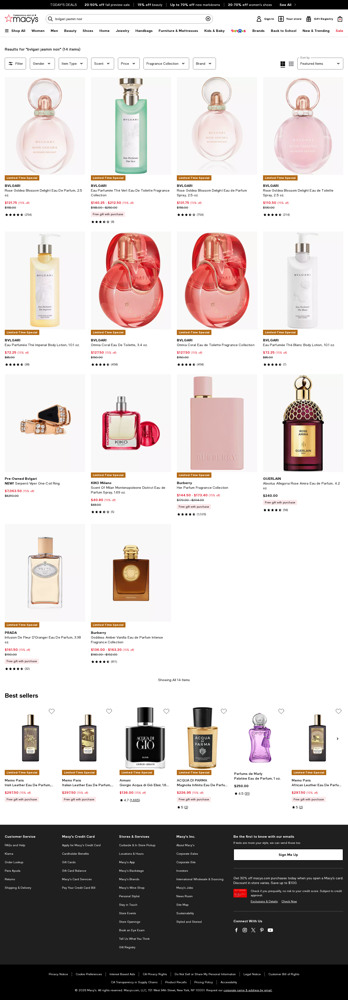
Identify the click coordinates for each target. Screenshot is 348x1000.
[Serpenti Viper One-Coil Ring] (45, 423)
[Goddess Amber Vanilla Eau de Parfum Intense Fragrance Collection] (131, 573)
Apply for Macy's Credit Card (81, 845)
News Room (184, 896)
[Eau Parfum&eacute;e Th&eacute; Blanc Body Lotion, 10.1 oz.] (303, 280)
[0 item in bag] (340, 19)
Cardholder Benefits (75, 853)
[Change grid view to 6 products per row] (291, 63)
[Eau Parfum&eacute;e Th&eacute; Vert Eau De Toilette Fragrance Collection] (131, 126)
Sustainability (185, 913)
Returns (10, 879)
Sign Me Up (288, 855)
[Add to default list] (51, 711)
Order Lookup (14, 862)
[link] (45, 200)
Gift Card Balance (74, 870)
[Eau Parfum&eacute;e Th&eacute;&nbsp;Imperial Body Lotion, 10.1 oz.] (45, 280)
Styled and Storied (189, 921)
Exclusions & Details (264, 901)
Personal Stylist (129, 896)
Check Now (289, 901)
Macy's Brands (129, 879)
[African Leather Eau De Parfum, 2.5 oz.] (317, 738)
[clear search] (208, 19)
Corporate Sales (187, 853)
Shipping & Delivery (18, 887)
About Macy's (185, 845)
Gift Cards (69, 862)
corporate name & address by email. (247, 990)
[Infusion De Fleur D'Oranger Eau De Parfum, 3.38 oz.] (45, 573)
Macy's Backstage (131, 870)
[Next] (79, 126)
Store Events (127, 913)
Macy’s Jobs (184, 887)
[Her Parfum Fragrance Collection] (217, 423)
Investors (182, 870)
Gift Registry (127, 947)
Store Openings (129, 921)
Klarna (9, 853)
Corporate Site (186, 862)
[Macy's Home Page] (21, 19)
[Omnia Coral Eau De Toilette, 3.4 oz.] (131, 280)
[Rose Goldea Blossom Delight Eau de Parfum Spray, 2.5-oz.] (217, 126)
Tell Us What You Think (134, 938)
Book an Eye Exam (132, 930)
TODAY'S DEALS (63, 5)
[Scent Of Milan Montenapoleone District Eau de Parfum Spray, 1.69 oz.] (131, 423)
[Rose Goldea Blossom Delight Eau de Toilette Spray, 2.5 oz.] (303, 126)
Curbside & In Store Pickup (137, 845)
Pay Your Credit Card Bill (78, 887)
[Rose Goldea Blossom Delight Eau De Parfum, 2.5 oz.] (45, 126)
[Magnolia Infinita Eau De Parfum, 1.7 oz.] (202, 738)
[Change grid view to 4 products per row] (283, 64)
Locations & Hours (131, 853)
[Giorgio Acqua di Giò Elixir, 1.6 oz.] (145, 738)
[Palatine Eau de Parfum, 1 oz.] (260, 738)
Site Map (182, 904)
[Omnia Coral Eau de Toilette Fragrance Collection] (217, 280)
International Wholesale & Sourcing (199, 879)
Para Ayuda (12, 870)
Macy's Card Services (77, 879)
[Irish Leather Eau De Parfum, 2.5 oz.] (30, 738)
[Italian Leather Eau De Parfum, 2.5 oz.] (88, 738)
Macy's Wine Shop (131, 887)
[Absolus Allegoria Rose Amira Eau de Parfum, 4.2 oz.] (303, 423)
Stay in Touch (128, 904)
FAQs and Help (15, 845)
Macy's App (127, 862)
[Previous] (10, 126)
